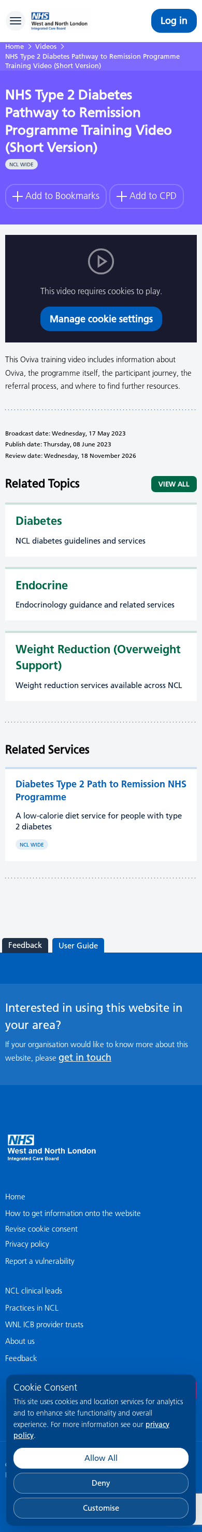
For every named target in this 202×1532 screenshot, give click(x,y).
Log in (174, 21)
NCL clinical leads (33, 1291)
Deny (101, 1483)
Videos (45, 46)
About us (20, 1341)
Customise (101, 1508)
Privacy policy (27, 1244)
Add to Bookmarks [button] (62, 196)
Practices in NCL (32, 1308)
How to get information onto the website (73, 1213)
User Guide (78, 945)
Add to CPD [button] (153, 196)
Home (14, 46)
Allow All (101, 1458)
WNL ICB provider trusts (44, 1324)
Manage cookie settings (101, 319)
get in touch (85, 1057)
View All (174, 484)
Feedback (25, 945)
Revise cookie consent (41, 1229)
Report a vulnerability (40, 1261)
